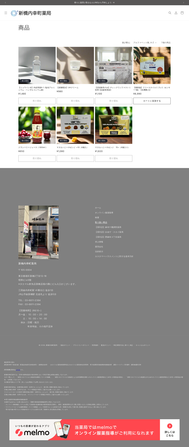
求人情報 (99, 242)
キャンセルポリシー (143, 345)
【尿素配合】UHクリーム (67, 87)
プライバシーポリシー (81, 345)
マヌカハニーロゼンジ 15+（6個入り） (112, 147)
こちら (18, 369)
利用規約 (95, 345)
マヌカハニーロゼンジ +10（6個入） (72, 147)
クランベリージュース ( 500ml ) (32, 147)
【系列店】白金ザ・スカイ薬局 (109, 232)
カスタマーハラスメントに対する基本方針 (114, 256)
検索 (97, 217)
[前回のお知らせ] (5, 2)
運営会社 (99, 246)
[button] (6, 13)
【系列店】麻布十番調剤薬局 (108, 227)
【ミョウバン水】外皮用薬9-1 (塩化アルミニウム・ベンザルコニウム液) (36, 88)
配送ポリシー (106, 345)
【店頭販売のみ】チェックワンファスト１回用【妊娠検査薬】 (113, 88)
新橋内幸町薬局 (51, 345)
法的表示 (99, 251)
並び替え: (126, 42)
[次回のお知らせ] (184, 2)
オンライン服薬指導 (104, 212)
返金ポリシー (65, 345)
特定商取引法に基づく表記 (123, 345)
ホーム (98, 207)
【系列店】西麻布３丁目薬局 (108, 237)
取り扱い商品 (101, 222)
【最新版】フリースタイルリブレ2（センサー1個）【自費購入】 (151, 88)
